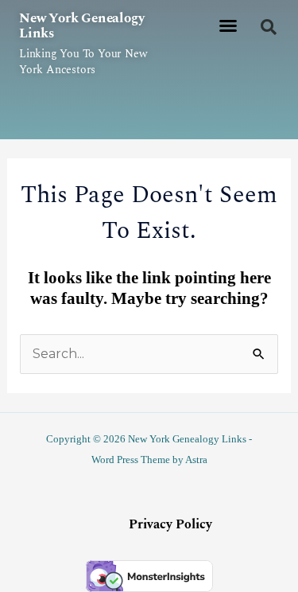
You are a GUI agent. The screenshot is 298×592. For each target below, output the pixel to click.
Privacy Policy (170, 524)
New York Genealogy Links (81, 26)
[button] (228, 25)
